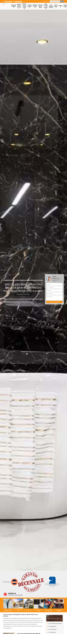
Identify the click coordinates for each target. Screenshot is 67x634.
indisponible (8, 1)
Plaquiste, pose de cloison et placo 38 (24, 6)
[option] (33, 317)
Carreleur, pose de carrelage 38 (19, 6)
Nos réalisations (23, 294)
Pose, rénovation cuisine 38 (51, 6)
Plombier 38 (60, 6)
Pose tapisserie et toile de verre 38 (46, 6)
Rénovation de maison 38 (13, 6)
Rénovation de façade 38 (35, 6)
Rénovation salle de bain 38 (40, 6)
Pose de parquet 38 (56, 6)
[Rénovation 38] (5, 6)
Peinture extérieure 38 (29, 6)
